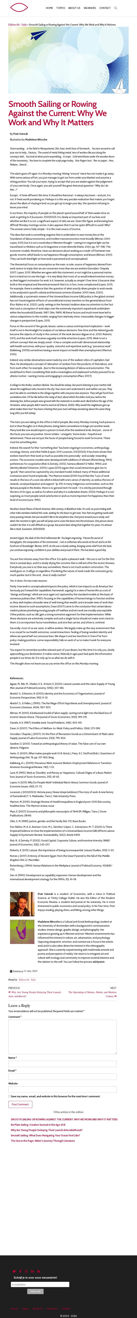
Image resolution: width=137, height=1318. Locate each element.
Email (12, 1070)
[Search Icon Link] (115, 8)
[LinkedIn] (32, 1271)
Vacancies (90, 8)
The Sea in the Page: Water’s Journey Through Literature (43, 1140)
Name (12, 1057)
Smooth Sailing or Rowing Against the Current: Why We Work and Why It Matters (64, 1119)
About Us (74, 8)
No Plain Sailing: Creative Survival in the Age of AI (38, 1124)
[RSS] (38, 1271)
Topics (60, 8)
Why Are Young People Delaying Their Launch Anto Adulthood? (47, 1130)
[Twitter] (14, 1271)
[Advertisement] (68, 1170)
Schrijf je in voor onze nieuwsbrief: (35, 1277)
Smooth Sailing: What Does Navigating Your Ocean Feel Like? (45, 1135)
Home (49, 8)
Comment (15, 1016)
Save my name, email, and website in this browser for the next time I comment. (55, 1096)
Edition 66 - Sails (27, 979)
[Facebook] (20, 1271)
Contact (105, 8)
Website (13, 1083)
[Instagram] (26, 1271)
